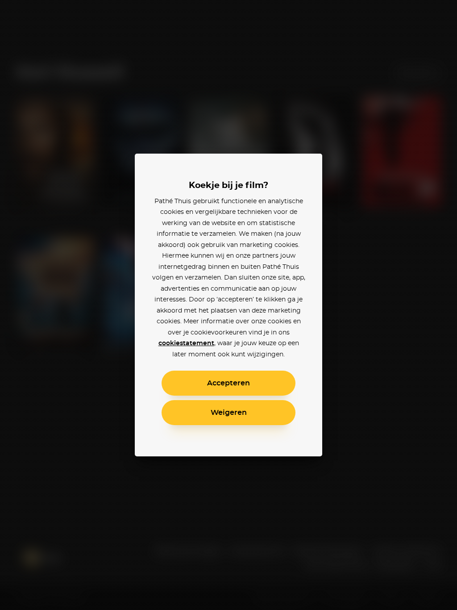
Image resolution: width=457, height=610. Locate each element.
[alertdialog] (228, 305)
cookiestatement (186, 343)
